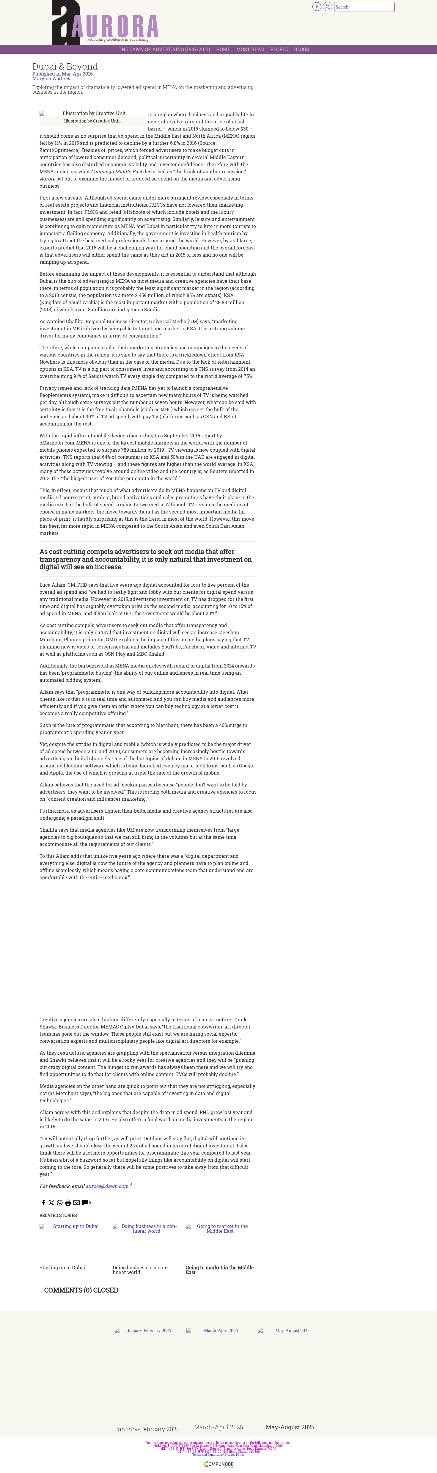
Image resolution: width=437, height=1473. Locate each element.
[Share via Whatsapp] (59, 1202)
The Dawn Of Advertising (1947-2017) (164, 49)
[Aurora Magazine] (105, 24)
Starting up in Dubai (62, 1267)
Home (223, 49)
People (279, 49)
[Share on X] (51, 1202)
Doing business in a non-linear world (140, 1269)
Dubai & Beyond (65, 66)
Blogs (301, 49)
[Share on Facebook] (43, 1202)
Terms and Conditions (207, 1455)
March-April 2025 (218, 1427)
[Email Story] (76, 1202)
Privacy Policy (235, 1455)
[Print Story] (68, 1202)
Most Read (250, 49)
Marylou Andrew (51, 78)
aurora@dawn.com (107, 1186)
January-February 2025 (147, 1429)
